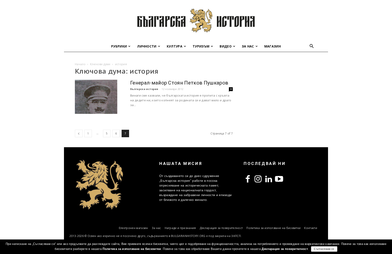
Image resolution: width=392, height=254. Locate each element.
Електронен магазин (133, 228)
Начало (80, 64)
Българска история (144, 89)
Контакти (310, 228)
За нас (248, 46)
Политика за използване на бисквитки (273, 228)
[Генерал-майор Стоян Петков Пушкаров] (96, 97)
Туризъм (201, 46)
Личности (147, 46)
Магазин (272, 46)
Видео (226, 46)
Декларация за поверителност (221, 228)
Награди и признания (180, 228)
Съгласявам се (324, 249)
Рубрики (119, 46)
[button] (311, 47)
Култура (174, 46)
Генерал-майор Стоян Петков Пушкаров (179, 83)
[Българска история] (196, 20)
